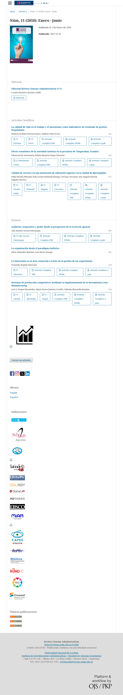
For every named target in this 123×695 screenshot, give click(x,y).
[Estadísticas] (25, 346)
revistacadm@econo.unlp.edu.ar (76, 661)
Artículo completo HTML (68, 272)
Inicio (12, 11)
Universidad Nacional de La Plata (61, 652)
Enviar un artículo (21, 360)
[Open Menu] (10, 3)
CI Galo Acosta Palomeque (21, 238)
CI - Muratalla (31, 296)
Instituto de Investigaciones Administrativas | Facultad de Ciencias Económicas (61, 655)
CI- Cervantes (59, 187)
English (13, 392)
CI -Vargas (45, 296)
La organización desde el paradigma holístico (35, 248)
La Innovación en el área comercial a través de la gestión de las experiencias (51, 261)
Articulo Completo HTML (73, 141)
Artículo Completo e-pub (99, 162)
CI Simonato (18, 272)
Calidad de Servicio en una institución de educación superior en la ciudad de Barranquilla (58, 172)
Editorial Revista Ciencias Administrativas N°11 (36, 88)
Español (14, 397)
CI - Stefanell (30, 187)
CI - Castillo (17, 296)
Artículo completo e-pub (98, 272)
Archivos (23, 11)
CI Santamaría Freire (21, 162)
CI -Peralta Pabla (17, 189)
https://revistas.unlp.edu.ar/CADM (61, 644)
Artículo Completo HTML (72, 162)
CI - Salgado (44, 187)
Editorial (20, 97)
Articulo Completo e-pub (98, 141)
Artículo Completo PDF (48, 141)
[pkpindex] (17, 499)
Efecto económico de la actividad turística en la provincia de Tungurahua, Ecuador (55, 151)
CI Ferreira (17, 141)
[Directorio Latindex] (11, 525)
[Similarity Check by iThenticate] (17, 599)
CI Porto (31, 141)
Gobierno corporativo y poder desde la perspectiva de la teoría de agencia (50, 226)
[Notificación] (11, 346)
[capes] (17, 543)
